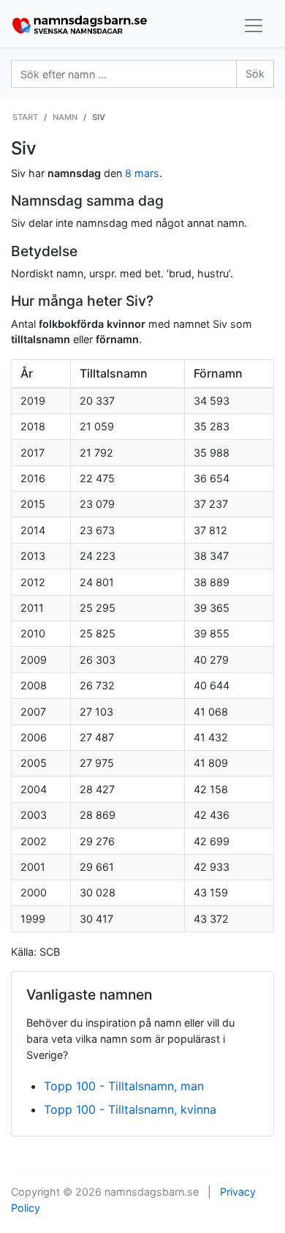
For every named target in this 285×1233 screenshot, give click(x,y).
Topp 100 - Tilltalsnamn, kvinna (130, 1109)
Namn (65, 117)
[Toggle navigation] (253, 26)
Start (25, 117)
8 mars (142, 173)
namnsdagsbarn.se (151, 1191)
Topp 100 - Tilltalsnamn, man (124, 1086)
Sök (255, 73)
